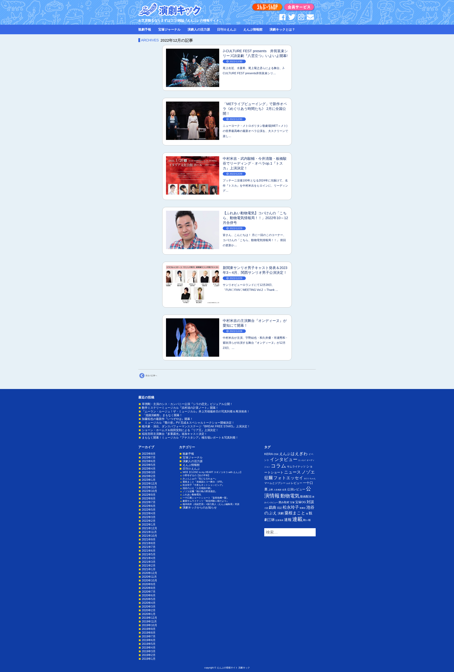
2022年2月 (149, 520)
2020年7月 (149, 591)
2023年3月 (149, 472)
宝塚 (292, 502)
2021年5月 (149, 554)
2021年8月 (149, 543)
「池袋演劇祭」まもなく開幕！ (162, 415)
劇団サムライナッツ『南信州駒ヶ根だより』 (206, 501)
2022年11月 (149, 487)
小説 (266, 508)
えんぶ (284, 454)
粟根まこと (294, 513)
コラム (278, 466)
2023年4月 (149, 468)
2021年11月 (149, 532)
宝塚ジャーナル (169, 29)
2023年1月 (149, 479)
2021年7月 (149, 546)
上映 (270, 489)
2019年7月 (149, 636)
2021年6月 (149, 550)
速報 (288, 520)
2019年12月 (149, 617)
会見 (284, 489)
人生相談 (277, 490)
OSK (276, 454)
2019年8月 (149, 632)
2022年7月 (149, 502)
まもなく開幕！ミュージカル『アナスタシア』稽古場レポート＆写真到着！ (190, 437)
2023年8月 (149, 453)
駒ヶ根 (307, 520)
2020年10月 (149, 580)
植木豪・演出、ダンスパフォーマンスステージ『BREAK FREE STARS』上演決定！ (196, 426)
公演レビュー (296, 489)
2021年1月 (149, 569)
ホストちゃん (310, 478)
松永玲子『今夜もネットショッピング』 (203, 485)
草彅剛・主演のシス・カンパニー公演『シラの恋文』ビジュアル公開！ (187, 404)
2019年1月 (149, 658)
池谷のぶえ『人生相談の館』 (198, 488)
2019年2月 (149, 655)
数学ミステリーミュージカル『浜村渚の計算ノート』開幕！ (180, 407)
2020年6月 (149, 595)
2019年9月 (149, 628)
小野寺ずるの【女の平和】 (196, 475)
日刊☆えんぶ (226, 29)
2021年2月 (149, 565)
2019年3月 (149, 651)
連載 (297, 519)
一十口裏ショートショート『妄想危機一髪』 (206, 497)
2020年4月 (149, 602)
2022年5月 (149, 509)
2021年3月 (149, 561)
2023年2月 (149, 476)
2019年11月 (149, 621)
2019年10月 (149, 625)
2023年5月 (149, 464)
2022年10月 (149, 491)
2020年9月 (149, 584)
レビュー (296, 483)
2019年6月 (149, 640)
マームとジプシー (275, 483)
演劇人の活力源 (199, 29)
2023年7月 (149, 457)
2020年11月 (149, 576)
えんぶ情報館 (252, 29)
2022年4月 (149, 513)
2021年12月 (149, 528)
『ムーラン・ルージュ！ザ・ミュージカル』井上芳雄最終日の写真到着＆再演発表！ (196, 411)
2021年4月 (149, 558)
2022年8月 (149, 498)
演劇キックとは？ (282, 29)
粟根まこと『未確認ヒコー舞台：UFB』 (203, 481)
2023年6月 (149, 461)
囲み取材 (284, 502)
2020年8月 (149, 587)
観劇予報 (144, 29)
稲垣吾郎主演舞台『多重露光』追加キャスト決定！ (174, 433)
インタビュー (283, 459)
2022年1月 (149, 524)
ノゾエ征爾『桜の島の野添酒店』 (200, 491)
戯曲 (272, 507)
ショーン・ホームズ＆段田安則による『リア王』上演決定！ (180, 430)
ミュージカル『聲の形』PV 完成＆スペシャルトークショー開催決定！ (188, 422)
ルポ (288, 483)
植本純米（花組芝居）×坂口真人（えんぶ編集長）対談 (211, 504)
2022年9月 (149, 494)
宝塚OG (300, 502)
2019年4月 (149, 647)
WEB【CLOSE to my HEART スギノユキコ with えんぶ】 (212, 472)
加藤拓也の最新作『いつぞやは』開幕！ (167, 418)
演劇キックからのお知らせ (200, 507)
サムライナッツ (296, 466)
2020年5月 (149, 599)
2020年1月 (149, 614)
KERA (268, 454)
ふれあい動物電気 (192, 494)
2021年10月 (149, 535)
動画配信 (306, 496)
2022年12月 (149, 483)
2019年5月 (149, 643)
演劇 (281, 513)
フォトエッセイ (288, 477)
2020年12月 (149, 573)
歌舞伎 (303, 508)
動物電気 (290, 496)
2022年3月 (149, 517)
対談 (310, 502)
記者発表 (279, 520)
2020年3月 (149, 606)
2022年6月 (149, 505)
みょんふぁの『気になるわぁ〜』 (200, 478)
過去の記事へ (151, 375)
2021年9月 (149, 539)
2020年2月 (149, 610)
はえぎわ (299, 453)
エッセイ (302, 460)
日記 (279, 507)
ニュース (292, 472)
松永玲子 (291, 507)
